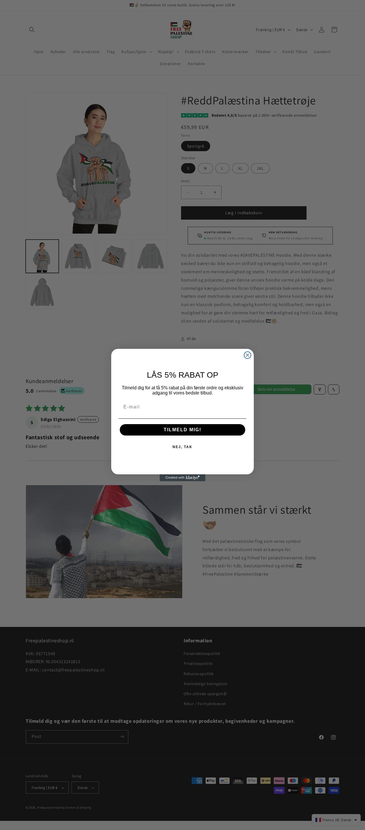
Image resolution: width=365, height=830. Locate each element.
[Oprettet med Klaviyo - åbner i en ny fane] (182, 477)
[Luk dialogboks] (247, 355)
